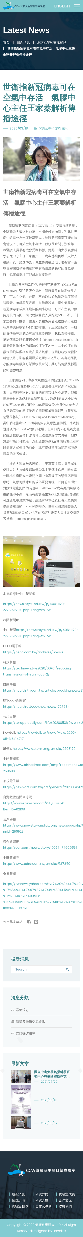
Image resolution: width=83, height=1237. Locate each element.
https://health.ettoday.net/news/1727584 (36, 706)
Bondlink (59, 1231)
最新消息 (23, 42)
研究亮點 (41, 1200)
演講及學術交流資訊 (51, 42)
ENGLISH (62, 6)
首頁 (6, 42)
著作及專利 (43, 1206)
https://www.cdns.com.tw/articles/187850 (36, 863)
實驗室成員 (67, 1194)
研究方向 (41, 1194)
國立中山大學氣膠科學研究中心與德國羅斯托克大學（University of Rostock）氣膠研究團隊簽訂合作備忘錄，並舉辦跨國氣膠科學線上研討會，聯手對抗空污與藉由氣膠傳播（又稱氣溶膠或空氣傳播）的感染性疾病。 (52, 1074)
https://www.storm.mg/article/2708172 (44, 748)
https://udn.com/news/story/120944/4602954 (40, 847)
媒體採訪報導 (25, 1033)
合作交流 (65, 1200)
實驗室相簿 (20, 1206)
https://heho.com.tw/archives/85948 (33, 652)
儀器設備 (18, 1200)
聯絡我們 (65, 1206)
